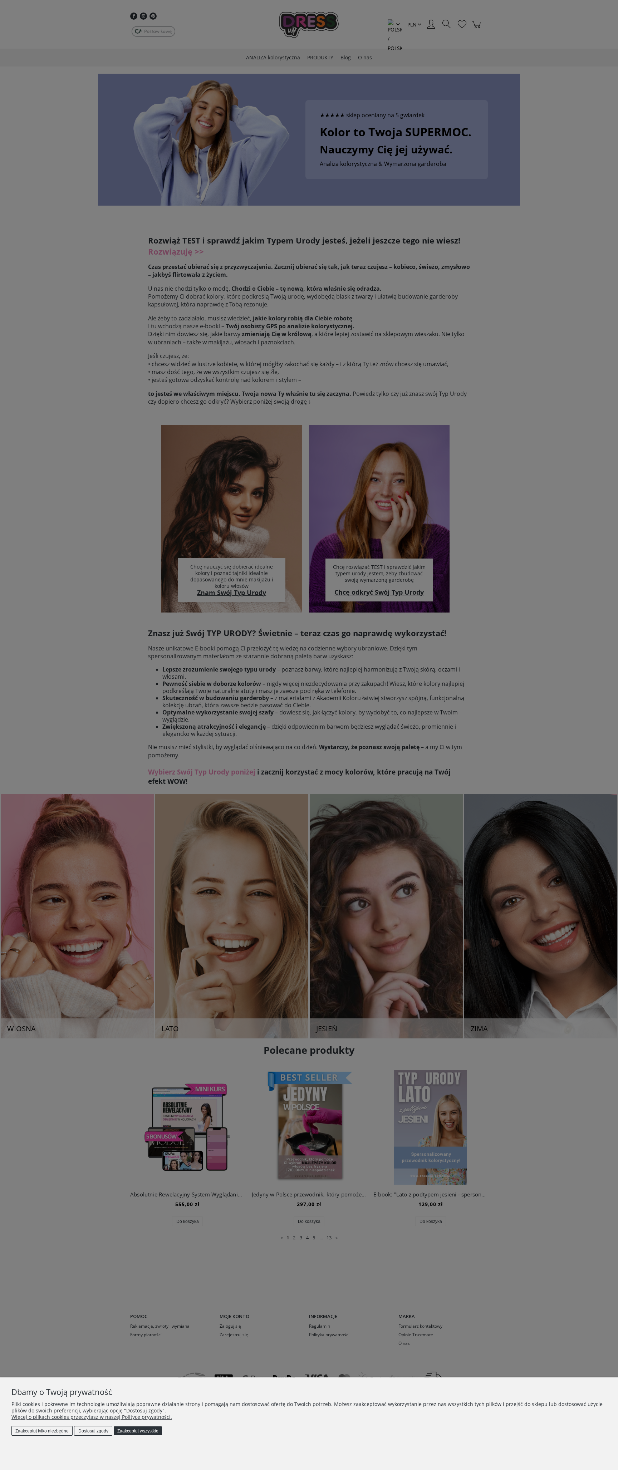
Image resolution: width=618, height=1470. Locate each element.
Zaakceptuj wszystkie (137, 1431)
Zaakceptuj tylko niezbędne (42, 1431)
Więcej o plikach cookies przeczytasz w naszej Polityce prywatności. (91, 1417)
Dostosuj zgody (93, 1431)
